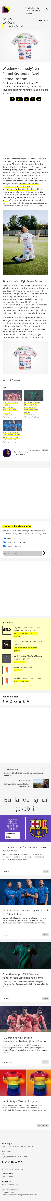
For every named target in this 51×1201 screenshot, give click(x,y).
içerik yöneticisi (19, 662)
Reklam (4, 1184)
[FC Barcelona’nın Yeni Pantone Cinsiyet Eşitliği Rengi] (25, 828)
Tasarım (11, 1184)
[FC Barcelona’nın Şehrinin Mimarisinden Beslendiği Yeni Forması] (25, 1019)
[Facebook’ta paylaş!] (12, 99)
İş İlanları (43, 20)
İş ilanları (7, 622)
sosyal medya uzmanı (21, 633)
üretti (5, 200)
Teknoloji (18, 1184)
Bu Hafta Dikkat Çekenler (15, 542)
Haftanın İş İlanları (13, 546)
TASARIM (45, 935)
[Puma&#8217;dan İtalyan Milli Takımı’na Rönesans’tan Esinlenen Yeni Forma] (33, 395)
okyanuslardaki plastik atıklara (21, 189)
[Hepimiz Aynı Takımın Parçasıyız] (25, 1082)
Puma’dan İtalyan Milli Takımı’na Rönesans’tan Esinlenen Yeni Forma (32, 407)
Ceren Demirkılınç (20, 452)
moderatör (18, 670)
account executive (20, 648)
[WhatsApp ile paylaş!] (32, 99)
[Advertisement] (25, 588)
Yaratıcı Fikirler (7, 1176)
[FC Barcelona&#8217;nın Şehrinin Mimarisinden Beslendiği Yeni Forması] (12, 395)
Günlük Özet (10, 538)
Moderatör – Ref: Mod (23, 667)
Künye (4, 1154)
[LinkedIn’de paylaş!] (26, 99)
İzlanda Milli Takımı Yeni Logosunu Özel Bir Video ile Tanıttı (12, 434)
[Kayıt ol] (44, 552)
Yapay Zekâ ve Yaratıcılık (13, 26)
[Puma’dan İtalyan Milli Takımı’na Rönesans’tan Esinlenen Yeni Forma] (25, 955)
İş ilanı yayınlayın (8, 1192)
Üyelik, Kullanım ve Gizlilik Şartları (14, 1157)
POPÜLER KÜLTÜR (43, 1125)
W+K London (15, 380)
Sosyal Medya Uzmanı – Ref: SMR (27, 678)
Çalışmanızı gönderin (10, 1189)
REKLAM (45, 450)
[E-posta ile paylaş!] (38, 99)
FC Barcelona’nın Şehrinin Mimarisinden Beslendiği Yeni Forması (10, 407)
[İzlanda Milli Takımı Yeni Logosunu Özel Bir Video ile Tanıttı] (12, 425)
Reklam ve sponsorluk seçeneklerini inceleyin (19, 1195)
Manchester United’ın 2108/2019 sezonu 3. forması (21, 185)
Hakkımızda (6, 1151)
